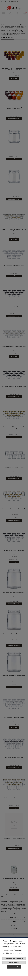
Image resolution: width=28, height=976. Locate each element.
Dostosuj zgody (14, 962)
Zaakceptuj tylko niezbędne (14, 958)
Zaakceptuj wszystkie (14, 966)
